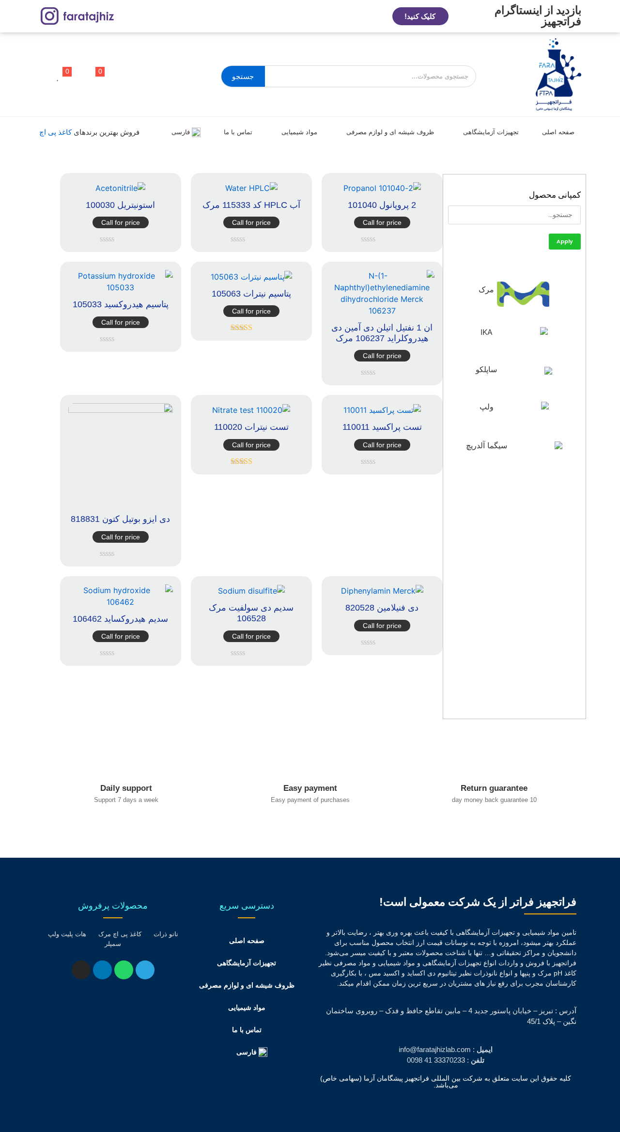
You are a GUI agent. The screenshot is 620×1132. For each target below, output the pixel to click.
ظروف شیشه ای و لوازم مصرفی (390, 132)
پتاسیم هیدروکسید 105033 (121, 304)
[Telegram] (145, 969)
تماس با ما (238, 132)
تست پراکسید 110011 (382, 427)
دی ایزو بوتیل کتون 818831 (120, 519)
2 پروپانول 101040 (382, 205)
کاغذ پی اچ (55, 132)
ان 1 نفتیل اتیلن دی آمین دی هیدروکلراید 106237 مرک (382, 333)
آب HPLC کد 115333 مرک (251, 205)
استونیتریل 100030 (120, 205)
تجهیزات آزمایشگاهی (491, 132)
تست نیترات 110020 (251, 427)
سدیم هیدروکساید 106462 (120, 619)
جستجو (243, 76)
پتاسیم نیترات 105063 (251, 294)
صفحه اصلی (558, 132)
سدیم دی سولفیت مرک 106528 (251, 613)
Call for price (382, 222)
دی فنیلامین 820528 (381, 608)
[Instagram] (81, 969)
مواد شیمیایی (299, 132)
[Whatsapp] (123, 969)
